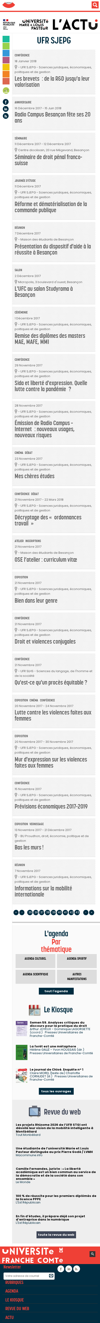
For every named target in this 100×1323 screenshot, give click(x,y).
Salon (18, 270)
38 (48, 912)
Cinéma (19, 453)
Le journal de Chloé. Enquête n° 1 (56, 1069)
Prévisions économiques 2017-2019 (51, 806)
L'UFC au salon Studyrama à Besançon (44, 292)
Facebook (6, 102)
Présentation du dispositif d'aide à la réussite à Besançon (53, 249)
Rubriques (14, 1282)
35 (30, 912)
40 (60, 912)
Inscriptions (33, 541)
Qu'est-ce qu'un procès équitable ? (51, 682)
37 (42, 912)
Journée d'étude (25, 181)
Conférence (22, 55)
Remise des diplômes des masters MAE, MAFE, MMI (50, 339)
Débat (28, 453)
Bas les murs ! (29, 847)
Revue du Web (17, 1308)
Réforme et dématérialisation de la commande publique (51, 207)
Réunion (20, 228)
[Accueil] (51, 24)
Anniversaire (23, 102)
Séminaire (21, 138)
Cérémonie (21, 312)
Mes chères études (34, 476)
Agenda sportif (77, 959)
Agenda (6, 91)
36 (36, 912)
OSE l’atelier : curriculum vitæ (46, 559)
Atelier (19, 541)
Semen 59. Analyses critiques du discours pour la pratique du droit (58, 1024)
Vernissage (37, 824)
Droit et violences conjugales (45, 641)
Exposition (21, 577)
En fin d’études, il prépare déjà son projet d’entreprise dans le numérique (50, 1218)
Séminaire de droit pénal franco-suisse (48, 160)
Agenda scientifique (35, 974)
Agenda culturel (35, 959)
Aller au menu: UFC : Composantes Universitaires (8, 5)
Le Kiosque (14, 1300)
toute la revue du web (56, 1234)
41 (65, 912)
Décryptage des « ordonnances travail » (48, 520)
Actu (9, 1317)
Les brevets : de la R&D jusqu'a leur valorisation (52, 81)
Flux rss (6, 116)
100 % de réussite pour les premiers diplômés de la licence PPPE (56, 1197)
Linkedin (6, 109)
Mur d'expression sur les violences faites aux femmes (51, 762)
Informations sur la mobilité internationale (43, 891)
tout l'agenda (56, 991)
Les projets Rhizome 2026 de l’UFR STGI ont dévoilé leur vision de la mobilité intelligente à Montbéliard (54, 1128)
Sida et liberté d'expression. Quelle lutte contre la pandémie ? (51, 386)
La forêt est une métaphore (53, 1046)
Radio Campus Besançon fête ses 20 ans (52, 117)
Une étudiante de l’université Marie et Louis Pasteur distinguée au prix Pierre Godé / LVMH (54, 1150)
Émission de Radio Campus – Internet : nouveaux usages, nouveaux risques (45, 429)
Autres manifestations (77, 976)
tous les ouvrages (56, 1091)
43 (77, 912)
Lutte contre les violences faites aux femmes (53, 715)
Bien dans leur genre (36, 600)
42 (71, 912)
